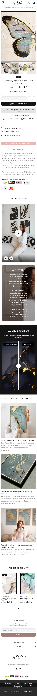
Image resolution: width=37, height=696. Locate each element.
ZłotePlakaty (18, 657)
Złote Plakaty (5, 596)
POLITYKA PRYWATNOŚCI (12, 691)
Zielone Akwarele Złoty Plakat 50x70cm (26, 599)
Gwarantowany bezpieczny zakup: (14, 179)
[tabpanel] (9, 590)
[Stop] (6, 258)
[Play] (18, 233)
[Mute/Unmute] (11, 258)
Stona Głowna (7, 7)
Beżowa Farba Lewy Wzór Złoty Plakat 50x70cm (9, 599)
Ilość (3, 95)
